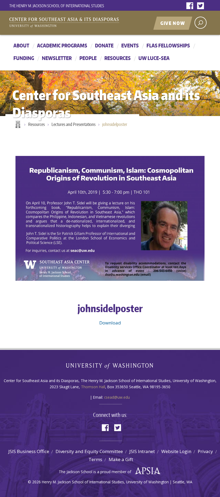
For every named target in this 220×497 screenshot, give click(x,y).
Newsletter (57, 58)
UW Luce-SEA (154, 58)
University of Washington (110, 367)
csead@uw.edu (117, 397)
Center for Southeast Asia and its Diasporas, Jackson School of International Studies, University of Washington (69, 23)
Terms (95, 459)
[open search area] (201, 23)
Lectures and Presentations (74, 124)
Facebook (191, 6)
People (88, 58)
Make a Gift (121, 459)
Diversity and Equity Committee (89, 451)
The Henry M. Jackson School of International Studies (56, 5)
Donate (104, 45)
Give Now (172, 23)
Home (17, 124)
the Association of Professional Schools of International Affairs (146, 471)
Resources (117, 58)
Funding (23, 58)
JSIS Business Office (28, 451)
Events (130, 45)
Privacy (205, 451)
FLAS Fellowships (168, 45)
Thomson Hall (93, 386)
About (21, 45)
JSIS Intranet (142, 451)
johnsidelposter (114, 124)
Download (110, 323)
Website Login (176, 451)
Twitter (202, 6)
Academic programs (62, 45)
